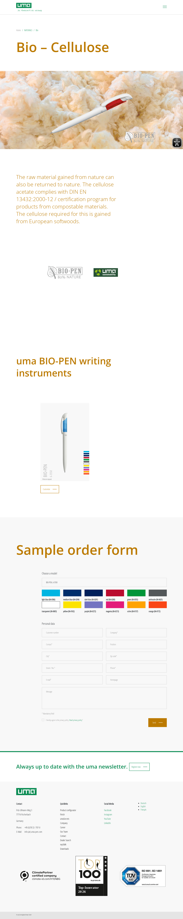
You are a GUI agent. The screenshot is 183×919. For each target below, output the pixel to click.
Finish (62, 814)
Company (64, 823)
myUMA (63, 844)
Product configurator (68, 810)
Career (62, 827)
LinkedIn (107, 823)
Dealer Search (65, 840)
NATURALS (28, 30)
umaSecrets (64, 818)
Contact (63, 835)
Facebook (107, 810)
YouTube (107, 818)
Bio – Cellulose (62, 47)
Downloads (64, 848)
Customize (46, 489)
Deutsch (143, 803)
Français (143, 809)
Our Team (64, 831)
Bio (37, 30)
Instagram (108, 814)
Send (154, 722)
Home (18, 30)
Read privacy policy (75, 720)
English (143, 806)
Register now (136, 766)
